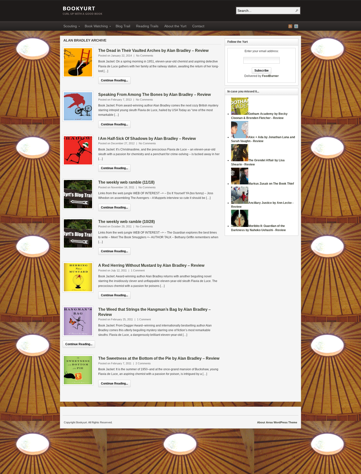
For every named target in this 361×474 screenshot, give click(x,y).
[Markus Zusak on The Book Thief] (239, 183)
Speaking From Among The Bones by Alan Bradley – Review (154, 94)
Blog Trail (123, 26)
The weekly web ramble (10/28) (126, 222)
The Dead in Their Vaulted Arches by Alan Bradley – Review (153, 50)
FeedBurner (270, 76)
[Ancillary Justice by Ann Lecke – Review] (239, 203)
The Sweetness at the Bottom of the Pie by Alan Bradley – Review (158, 358)
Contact (198, 26)
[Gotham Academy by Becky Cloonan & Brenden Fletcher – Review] (239, 114)
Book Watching (95, 27)
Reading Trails (147, 26)
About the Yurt (175, 26)
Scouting (68, 27)
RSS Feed (290, 26)
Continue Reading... (114, 80)
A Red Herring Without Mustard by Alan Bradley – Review (151, 265)
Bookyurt (79, 8)
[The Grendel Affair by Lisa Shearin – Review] (239, 160)
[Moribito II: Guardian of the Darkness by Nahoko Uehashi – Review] (239, 226)
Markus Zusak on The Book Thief (271, 183)
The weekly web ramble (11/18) (126, 182)
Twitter (296, 26)
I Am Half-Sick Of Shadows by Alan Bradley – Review (147, 138)
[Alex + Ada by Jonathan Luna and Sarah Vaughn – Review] (239, 137)
